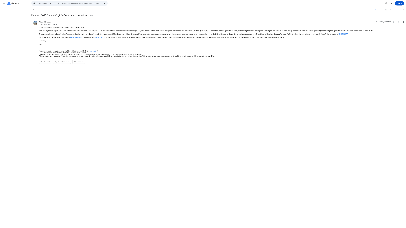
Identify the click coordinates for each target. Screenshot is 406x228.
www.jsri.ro (93, 51)
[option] (49, 3)
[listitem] (218, 42)
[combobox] (82, 3)
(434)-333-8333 (100, 37)
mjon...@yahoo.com (76, 37)
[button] (3, 3)
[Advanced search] (105, 3)
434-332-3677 (343, 34)
